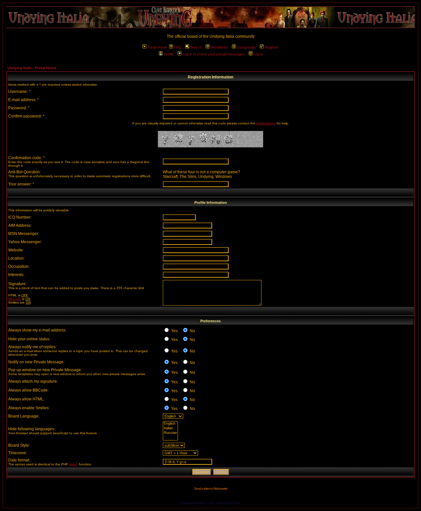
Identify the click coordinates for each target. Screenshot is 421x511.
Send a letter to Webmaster (210, 488)
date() (73, 464)
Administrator (266, 123)
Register (271, 47)
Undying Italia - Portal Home (32, 68)
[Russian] (170, 433)
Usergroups (246, 47)
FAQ (177, 47)
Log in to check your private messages (214, 54)
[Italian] (170, 428)
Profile (169, 54)
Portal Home (157, 47)
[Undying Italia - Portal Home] (210, 17)
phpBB (200, 503)
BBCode (14, 299)
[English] (170, 423)
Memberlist (219, 47)
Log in (258, 54)
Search (196, 47)
